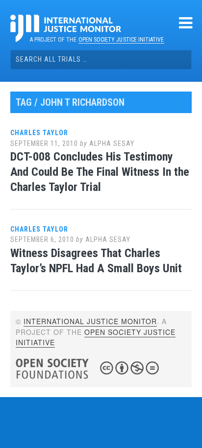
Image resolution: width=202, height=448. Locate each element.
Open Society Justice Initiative (121, 39)
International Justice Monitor (90, 321)
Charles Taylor (39, 133)
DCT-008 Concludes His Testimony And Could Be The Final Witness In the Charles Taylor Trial (99, 172)
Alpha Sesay (111, 143)
